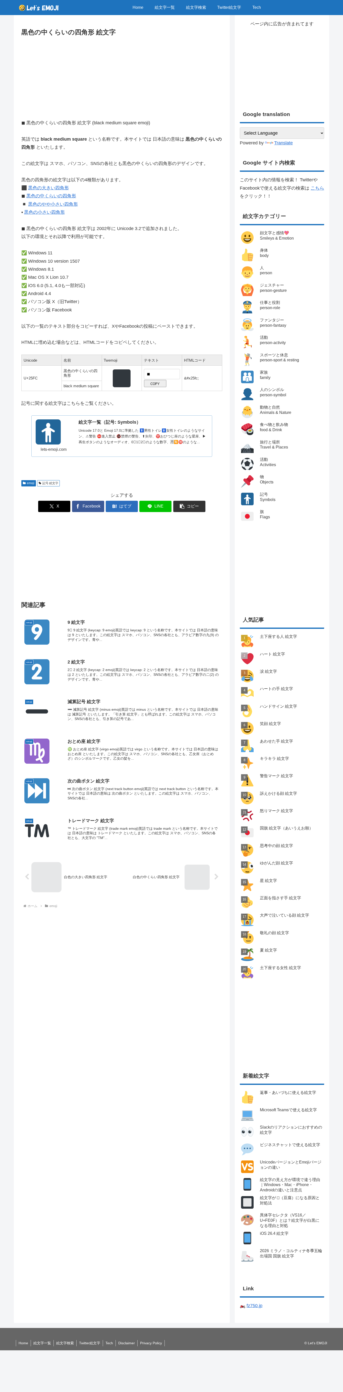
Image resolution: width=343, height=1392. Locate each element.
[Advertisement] (121, 75)
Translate (283, 142)
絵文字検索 (65, 1343)
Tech (109, 1343)
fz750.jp (254, 1305)
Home (23, 1343)
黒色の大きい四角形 (48, 187)
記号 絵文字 (50, 483)
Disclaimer (126, 1343)
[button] (189, 506)
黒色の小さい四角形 (44, 212)
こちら (317, 188)
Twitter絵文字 (89, 1343)
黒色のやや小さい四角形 (53, 204)
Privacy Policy (151, 1343)
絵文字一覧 (42, 1343)
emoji (30, 483)
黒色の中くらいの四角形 (51, 195)
